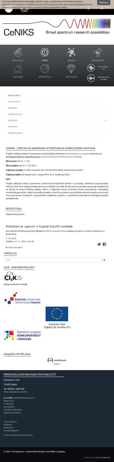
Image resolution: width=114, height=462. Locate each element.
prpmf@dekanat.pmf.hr (24, 398)
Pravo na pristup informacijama (19, 435)
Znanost (12, 108)
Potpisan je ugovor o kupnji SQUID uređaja (39, 226)
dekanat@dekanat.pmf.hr (15, 392)
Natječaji (8, 424)
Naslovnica (14, 95)
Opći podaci (9, 407)
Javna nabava (15, 133)
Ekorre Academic (102, 457)
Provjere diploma (11, 430)
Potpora (13, 127)
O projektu (14, 102)
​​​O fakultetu (9, 404)
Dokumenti (9, 427)
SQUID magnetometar (56, 231)
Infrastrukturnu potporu (78, 154)
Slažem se (103, 2)
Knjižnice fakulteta (12, 413)
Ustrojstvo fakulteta (13, 410)
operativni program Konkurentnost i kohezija (61, 156)
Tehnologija (15, 114)
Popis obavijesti (15, 247)
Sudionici (13, 120)
